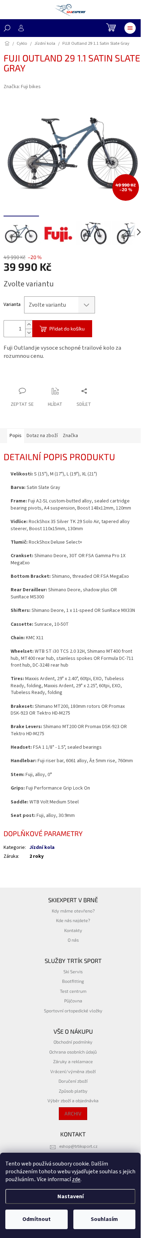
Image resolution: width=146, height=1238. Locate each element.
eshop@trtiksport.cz (78, 1146)
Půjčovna (73, 1000)
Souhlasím (104, 1219)
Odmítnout (36, 1219)
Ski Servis (73, 971)
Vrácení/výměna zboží (73, 1071)
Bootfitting (73, 981)
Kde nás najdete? (73, 920)
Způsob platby (73, 1091)
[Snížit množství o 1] (28, 333)
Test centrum (73, 991)
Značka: (22, 86)
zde (76, 1179)
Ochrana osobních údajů (73, 1052)
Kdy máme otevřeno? (73, 911)
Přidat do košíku (67, 328)
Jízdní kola (42, 847)
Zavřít (41, 377)
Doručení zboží (73, 1081)
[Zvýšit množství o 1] (28, 325)
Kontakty (73, 930)
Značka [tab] (70, 435)
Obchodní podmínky (73, 1042)
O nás (73, 940)
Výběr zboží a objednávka (73, 1100)
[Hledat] (7, 28)
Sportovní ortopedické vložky (73, 1010)
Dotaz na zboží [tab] (42, 435)
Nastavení (70, 1196)
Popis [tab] (16, 435)
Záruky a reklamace (73, 1061)
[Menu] (130, 28)
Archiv (73, 1113)
